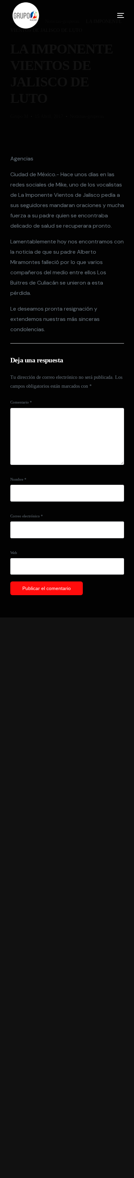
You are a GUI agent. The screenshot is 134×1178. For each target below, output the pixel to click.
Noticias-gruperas (87, 116)
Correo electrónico (26, 516)
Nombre (18, 479)
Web (13, 553)
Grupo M (19, 116)
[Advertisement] (67, 898)
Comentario (21, 402)
